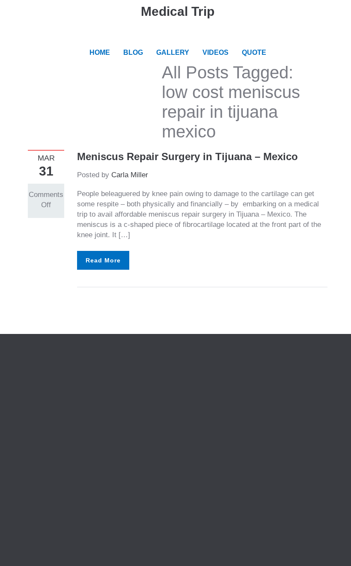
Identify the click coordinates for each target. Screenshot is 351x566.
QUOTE (254, 52)
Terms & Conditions (59, 389)
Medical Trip (177, 11)
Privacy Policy (51, 379)
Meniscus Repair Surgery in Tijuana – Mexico (187, 156)
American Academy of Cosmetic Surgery (253, 369)
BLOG (133, 52)
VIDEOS (215, 52)
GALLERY (172, 52)
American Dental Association (234, 379)
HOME (99, 52)
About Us (42, 369)
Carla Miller (129, 175)
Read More (103, 260)
